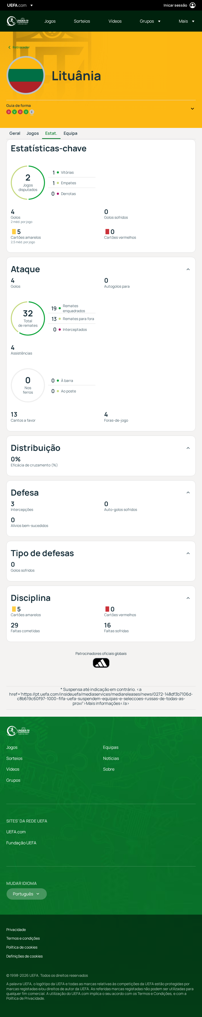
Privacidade (16, 929)
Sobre (108, 769)
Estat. (51, 133)
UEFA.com (16, 832)
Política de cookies (21, 947)
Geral (14, 133)
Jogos (33, 133)
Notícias (111, 758)
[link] (50, 21)
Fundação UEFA (21, 843)
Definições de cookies (24, 956)
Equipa (70, 133)
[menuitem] (52, 21)
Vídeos (12, 769)
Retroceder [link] (21, 47)
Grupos (13, 780)
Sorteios (14, 758)
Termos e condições (23, 938)
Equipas (110, 747)
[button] (150, 21)
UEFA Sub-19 (17, 21)
